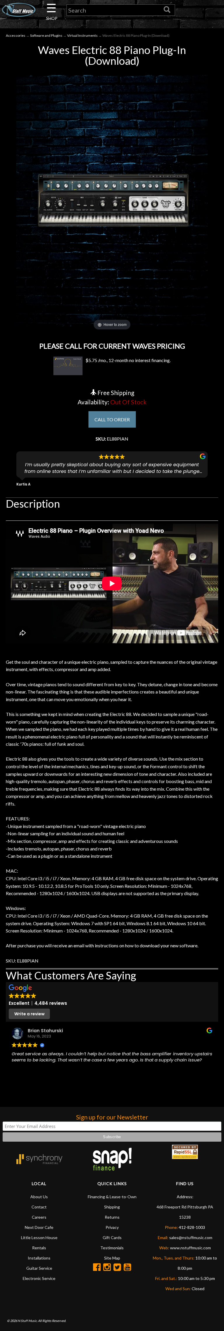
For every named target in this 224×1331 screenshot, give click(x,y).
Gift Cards (112, 1237)
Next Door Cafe (39, 1227)
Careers (39, 1217)
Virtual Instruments (82, 35)
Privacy (112, 1227)
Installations (39, 1257)
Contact (39, 1206)
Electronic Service (39, 1278)
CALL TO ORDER (112, 419)
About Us (39, 1196)
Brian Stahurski (45, 1031)
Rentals (39, 1247)
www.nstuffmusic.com (190, 1247)
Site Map (112, 1257)
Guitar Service (39, 1268)
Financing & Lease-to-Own (112, 1196)
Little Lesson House (39, 1237)
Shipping (112, 1206)
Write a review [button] (29, 1014)
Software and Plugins (46, 35)
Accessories (15, 35)
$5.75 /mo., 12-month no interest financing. (128, 360)
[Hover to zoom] (112, 199)
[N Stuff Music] (18, 9)
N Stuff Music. (27, 1321)
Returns (112, 1217)
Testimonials (112, 1247)
